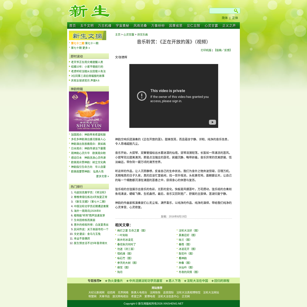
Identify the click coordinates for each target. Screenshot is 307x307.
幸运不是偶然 (82, 238)
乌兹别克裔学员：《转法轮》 (90, 192)
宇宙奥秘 (122, 25)
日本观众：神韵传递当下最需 (88, 148)
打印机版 (206, 50)
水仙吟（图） (187, 267)
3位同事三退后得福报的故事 (87, 75)
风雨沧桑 (140, 25)
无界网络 (123, 292)
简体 (225, 18)
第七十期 (76, 47)
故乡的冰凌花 (125, 239)
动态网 (111, 292)
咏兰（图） (185, 239)
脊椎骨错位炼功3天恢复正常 (90, 196)
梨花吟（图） (187, 253)
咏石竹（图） (125, 258)
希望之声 (136, 296)
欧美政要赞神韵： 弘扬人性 (87, 171)
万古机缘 (105, 25)
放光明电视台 (120, 296)
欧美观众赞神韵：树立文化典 (88, 162)
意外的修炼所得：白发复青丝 (91, 224)
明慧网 (92, 296)
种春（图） (185, 262)
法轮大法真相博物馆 (188, 292)
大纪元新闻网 (96, 292)
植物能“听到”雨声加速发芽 (89, 215)
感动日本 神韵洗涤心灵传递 (88, 157)
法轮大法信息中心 (168, 296)
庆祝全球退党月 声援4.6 (85, 80)
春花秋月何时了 (126, 244)
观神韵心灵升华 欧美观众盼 (88, 152)
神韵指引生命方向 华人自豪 (88, 166)
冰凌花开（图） (188, 248)
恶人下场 (175, 281)
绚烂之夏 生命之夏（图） (132, 230)
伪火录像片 (115, 281)
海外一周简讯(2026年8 (87, 210)
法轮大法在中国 (197, 281)
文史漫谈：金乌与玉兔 (87, 233)
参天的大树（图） (128, 262)
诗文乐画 (142, 34)
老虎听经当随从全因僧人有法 (88, 71)
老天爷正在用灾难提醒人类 (87, 61)
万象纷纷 (158, 25)
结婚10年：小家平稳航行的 (87, 66)
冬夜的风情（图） (189, 271)
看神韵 (183, 258)
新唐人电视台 (139, 292)
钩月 (120, 271)
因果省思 (176, 25)
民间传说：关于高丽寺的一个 (91, 229)
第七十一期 (91, 43)
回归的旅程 (221, 281)
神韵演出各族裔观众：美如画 (88, 143)
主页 (117, 34)
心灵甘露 (211, 25)
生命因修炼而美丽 (84, 220)
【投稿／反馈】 (223, 50)
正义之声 (229, 25)
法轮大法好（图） (189, 230)
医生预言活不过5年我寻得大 (90, 243)
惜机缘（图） (125, 253)
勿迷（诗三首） (126, 248)
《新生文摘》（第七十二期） (90, 201)
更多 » (86, 47)
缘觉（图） (124, 267)
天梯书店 (104, 296)
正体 (235, 18)
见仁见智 (193, 25)
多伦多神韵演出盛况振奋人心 (88, 139)
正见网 (186, 296)
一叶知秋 (122, 235)
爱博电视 (149, 296)
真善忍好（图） (188, 235)
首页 (72, 25)
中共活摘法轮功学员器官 (145, 281)
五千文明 (87, 25)
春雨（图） (185, 244)
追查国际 (168, 292)
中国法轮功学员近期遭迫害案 (91, 206)
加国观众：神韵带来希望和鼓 (88, 134)
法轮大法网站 (211, 292)
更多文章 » (102, 176)
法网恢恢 (155, 292)
